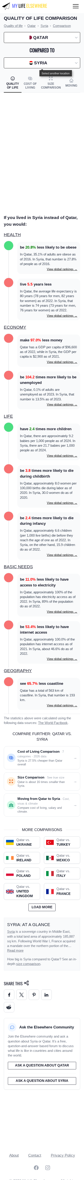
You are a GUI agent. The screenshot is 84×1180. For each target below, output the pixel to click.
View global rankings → (62, 269)
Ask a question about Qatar (42, 1065)
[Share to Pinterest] (34, 994)
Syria (11, 931)
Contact (34, 1155)
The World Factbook (53, 723)
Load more (42, 907)
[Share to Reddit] (9, 1007)
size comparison (28, 964)
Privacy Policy (63, 1155)
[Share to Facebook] (9, 994)
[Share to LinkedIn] (46, 994)
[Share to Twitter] (21, 994)
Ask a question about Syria (42, 1081)
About (14, 1155)
